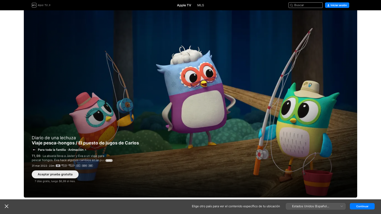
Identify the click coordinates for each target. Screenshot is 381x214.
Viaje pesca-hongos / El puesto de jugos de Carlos (190, 104)
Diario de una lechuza (54, 137)
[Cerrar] (6, 206)
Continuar (362, 206)
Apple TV (184, 5)
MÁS (109, 160)
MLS (200, 5)
